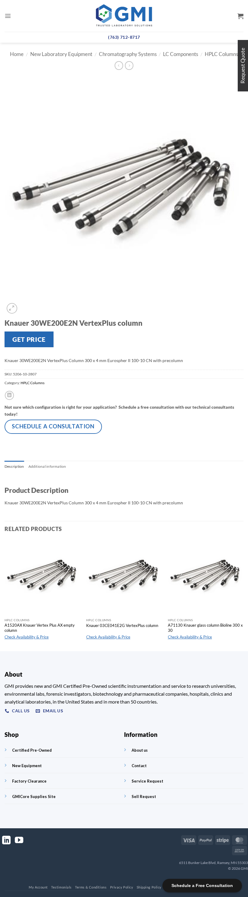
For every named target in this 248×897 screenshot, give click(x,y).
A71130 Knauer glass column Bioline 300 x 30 (205, 628)
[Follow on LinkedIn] (6, 841)
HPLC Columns (221, 54)
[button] (8, 16)
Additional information (47, 466)
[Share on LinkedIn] (9, 395)
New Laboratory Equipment (61, 54)
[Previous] (4, 595)
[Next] (243, 595)
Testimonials (61, 887)
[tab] (14, 466)
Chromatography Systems (128, 54)
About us (140, 750)
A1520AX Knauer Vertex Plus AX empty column (40, 628)
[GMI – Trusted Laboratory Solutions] (124, 16)
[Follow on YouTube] (19, 841)
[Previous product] (129, 65)
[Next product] (119, 65)
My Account (38, 887)
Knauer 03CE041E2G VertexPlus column (122, 625)
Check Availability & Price (27, 637)
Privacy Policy (121, 887)
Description (14, 466)
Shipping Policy (149, 887)
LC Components (180, 54)
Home (17, 54)
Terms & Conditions (90, 887)
